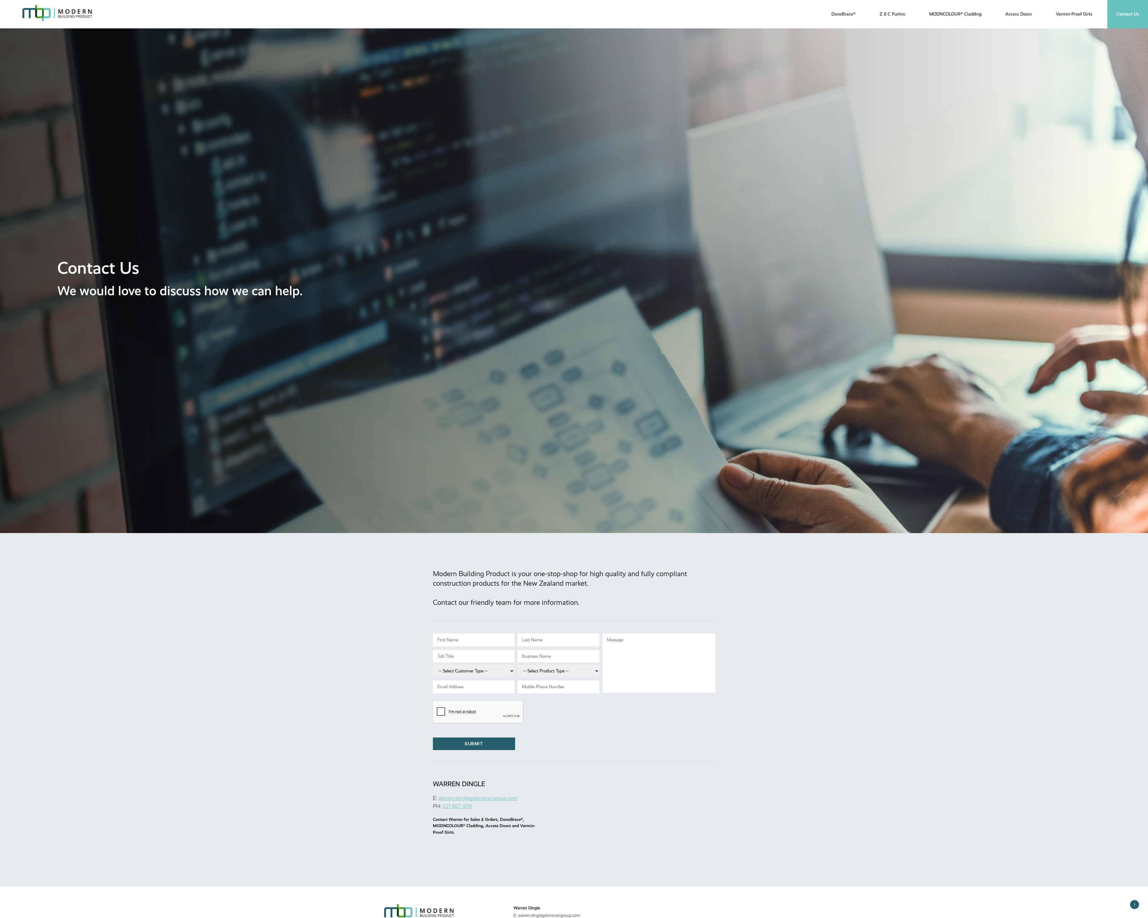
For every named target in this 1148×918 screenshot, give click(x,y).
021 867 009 (457, 806)
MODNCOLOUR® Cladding (955, 14)
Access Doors (1018, 14)
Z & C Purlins (892, 14)
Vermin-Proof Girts (1074, 14)
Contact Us (1127, 14)
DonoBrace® (843, 14)
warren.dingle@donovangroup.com (478, 798)
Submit (474, 743)
